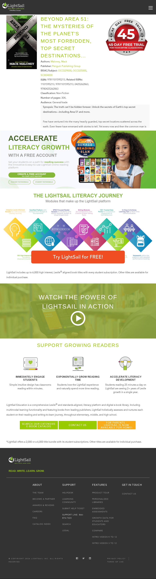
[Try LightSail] (127, 57)
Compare (97, 530)
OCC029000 (65, 70)
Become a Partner (44, 499)
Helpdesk (67, 493)
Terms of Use (115, 562)
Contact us (78, 425)
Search (66, 524)
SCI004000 (47, 75)
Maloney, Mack (59, 61)
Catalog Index (42, 524)
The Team (38, 493)
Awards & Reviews (43, 505)
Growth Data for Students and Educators (103, 521)
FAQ (35, 518)
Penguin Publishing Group (66, 66)
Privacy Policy (116, 559)
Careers (37, 511)
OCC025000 (79, 70)
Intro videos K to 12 (104, 537)
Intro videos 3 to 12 (104, 543)
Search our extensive (39, 425)
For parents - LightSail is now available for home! (116, 425)
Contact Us (129, 494)
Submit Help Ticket (73, 508)
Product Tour (100, 493)
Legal (65, 530)
